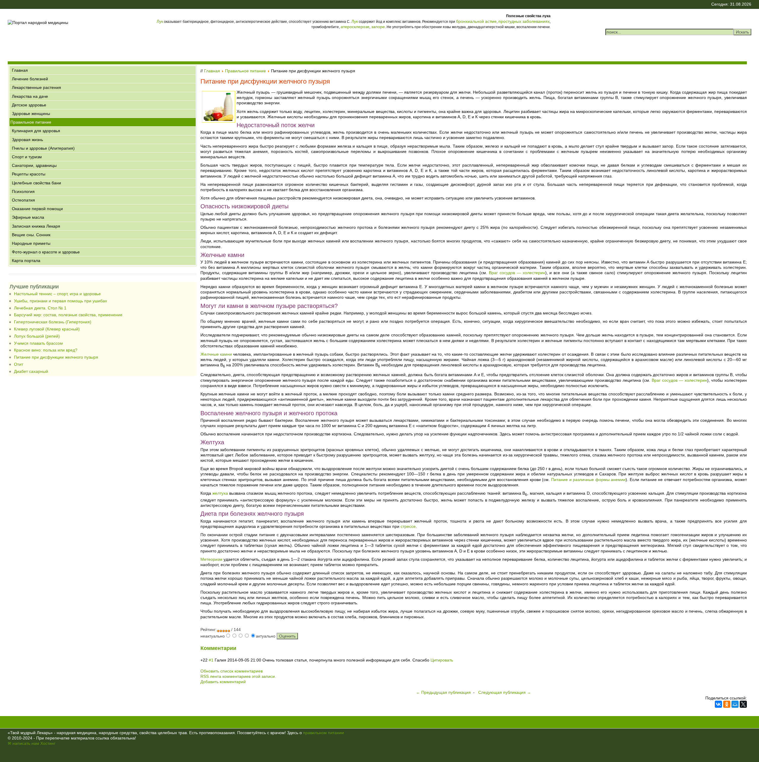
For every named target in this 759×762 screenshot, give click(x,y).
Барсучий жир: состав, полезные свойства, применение (68, 314)
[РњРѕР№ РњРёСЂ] (735, 704)
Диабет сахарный (31, 371)
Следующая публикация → (504, 692)
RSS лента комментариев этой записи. (238, 676)
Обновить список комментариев (231, 671)
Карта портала (26, 260)
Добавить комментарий (223, 681)
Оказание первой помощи (37, 208)
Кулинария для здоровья (36, 130)
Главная (20, 70)
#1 (211, 660)
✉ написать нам (23, 743)
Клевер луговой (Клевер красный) (47, 329)
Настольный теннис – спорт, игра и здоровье (57, 293)
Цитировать (441, 660)
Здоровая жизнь (27, 139)
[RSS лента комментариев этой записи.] (236, 648)
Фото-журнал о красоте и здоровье (46, 252)
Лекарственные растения (36, 87)
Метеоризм (211, 559)
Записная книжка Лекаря (36, 226)
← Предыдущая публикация (443, 692)
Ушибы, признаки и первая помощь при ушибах (60, 300)
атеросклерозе (355, 26)
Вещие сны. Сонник (31, 234)
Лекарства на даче (30, 96)
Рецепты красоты (28, 174)
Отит (18, 364)
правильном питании (323, 732)
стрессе (408, 526)
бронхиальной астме (476, 21)
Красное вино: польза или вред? (45, 350)
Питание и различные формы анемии (588, 479)
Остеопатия (23, 200)
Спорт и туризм (27, 156)
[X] (743, 704)
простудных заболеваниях (524, 21)
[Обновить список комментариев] (238, 648)
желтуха (220, 493)
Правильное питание (30, 122)
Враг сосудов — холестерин (517, 272)
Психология (23, 191)
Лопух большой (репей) (37, 336)
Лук (160, 21)
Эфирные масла (28, 217)
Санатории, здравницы (34, 165)
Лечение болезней (30, 78)
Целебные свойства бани (36, 182)
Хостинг (47, 743)
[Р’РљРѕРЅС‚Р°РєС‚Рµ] (718, 704)
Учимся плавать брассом (38, 343)
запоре (378, 26)
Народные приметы (31, 243)
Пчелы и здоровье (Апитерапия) (43, 148)
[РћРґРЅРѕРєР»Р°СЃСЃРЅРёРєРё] (726, 704)
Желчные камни (216, 354)
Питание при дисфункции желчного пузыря (56, 357)
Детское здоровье (29, 105)
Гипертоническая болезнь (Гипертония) (52, 322)
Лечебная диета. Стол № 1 (40, 308)
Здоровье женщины (31, 113)
